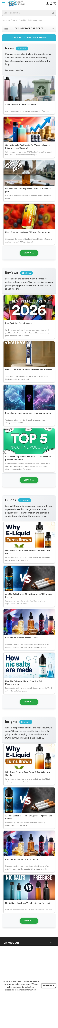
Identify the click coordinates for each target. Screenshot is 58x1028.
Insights (11, 722)
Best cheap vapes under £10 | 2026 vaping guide (28, 413)
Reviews (11, 273)
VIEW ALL (29, 253)
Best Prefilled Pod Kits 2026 (18, 323)
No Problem (48, 986)
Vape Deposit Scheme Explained (20, 104)
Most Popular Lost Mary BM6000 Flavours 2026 (28, 232)
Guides (10, 500)
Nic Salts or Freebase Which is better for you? (27, 903)
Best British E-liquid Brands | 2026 (21, 638)
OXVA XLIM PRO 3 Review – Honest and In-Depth (28, 370)
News (9, 48)
